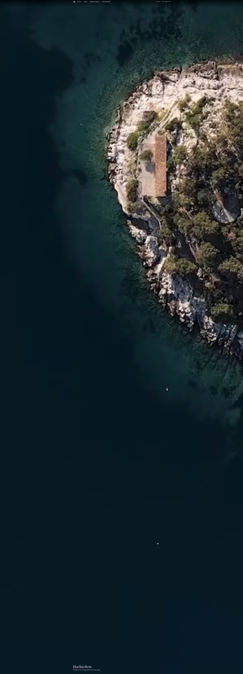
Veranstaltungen (94, 1)
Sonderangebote (106, 1)
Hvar (85, 1)
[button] (74, 2)
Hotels (79, 1)
